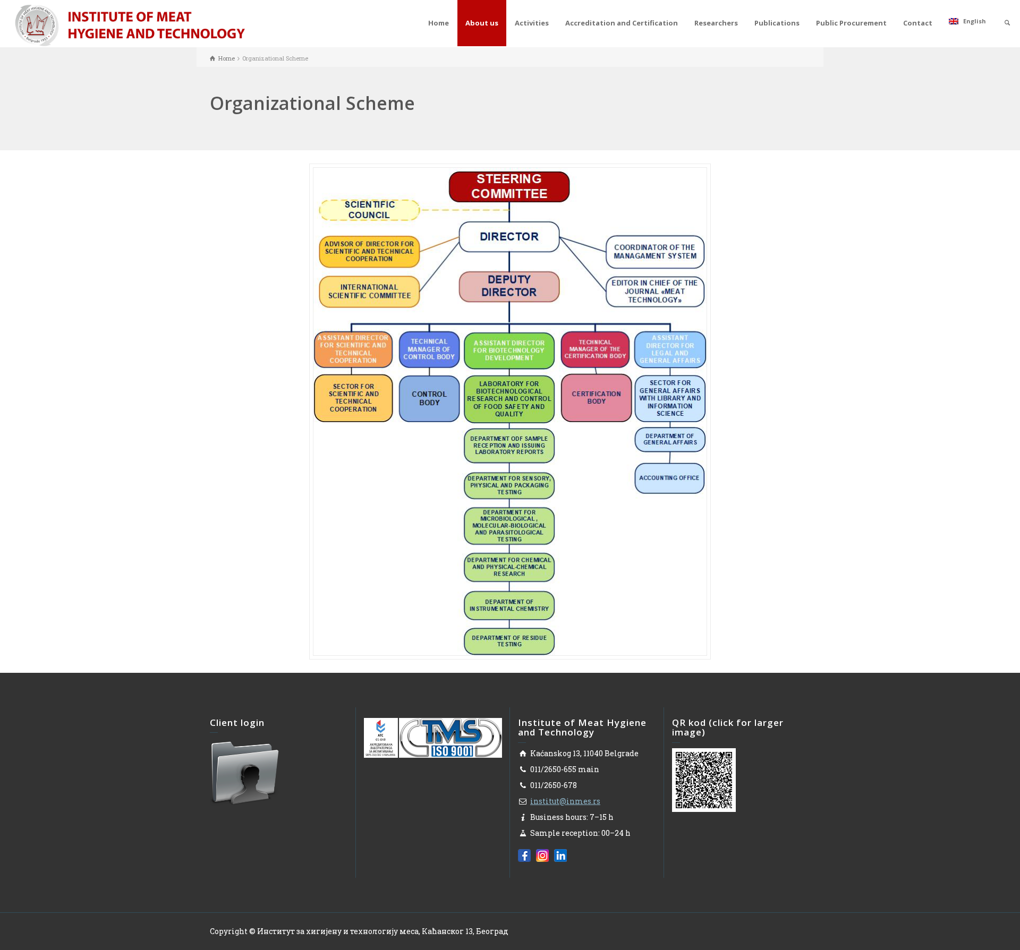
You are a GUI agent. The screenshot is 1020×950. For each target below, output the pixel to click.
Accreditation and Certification (621, 23)
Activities (532, 23)
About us (481, 23)
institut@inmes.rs (565, 801)
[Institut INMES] (130, 24)
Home (438, 23)
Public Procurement (851, 23)
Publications (777, 23)
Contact (917, 23)
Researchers (716, 23)
